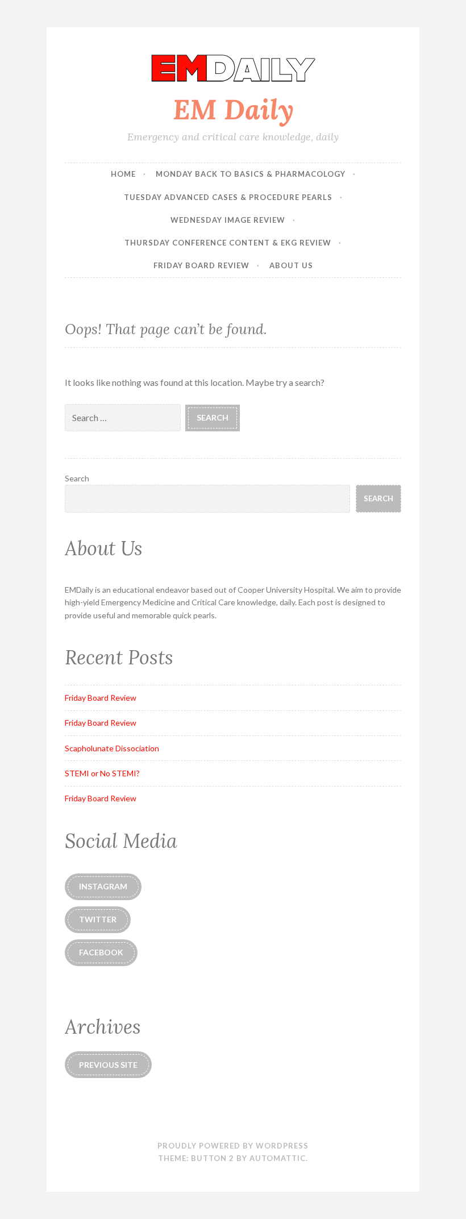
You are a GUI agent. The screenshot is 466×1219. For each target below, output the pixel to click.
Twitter (97, 919)
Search (77, 478)
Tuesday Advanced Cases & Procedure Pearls (228, 197)
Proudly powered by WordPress (233, 1145)
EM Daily (233, 109)
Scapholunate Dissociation (112, 748)
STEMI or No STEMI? (102, 773)
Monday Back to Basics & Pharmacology (251, 173)
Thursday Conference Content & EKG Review (227, 242)
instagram (103, 886)
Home (123, 173)
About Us (291, 265)
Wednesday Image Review (227, 219)
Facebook (101, 952)
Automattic (277, 1158)
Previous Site (108, 1065)
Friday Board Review (201, 265)
